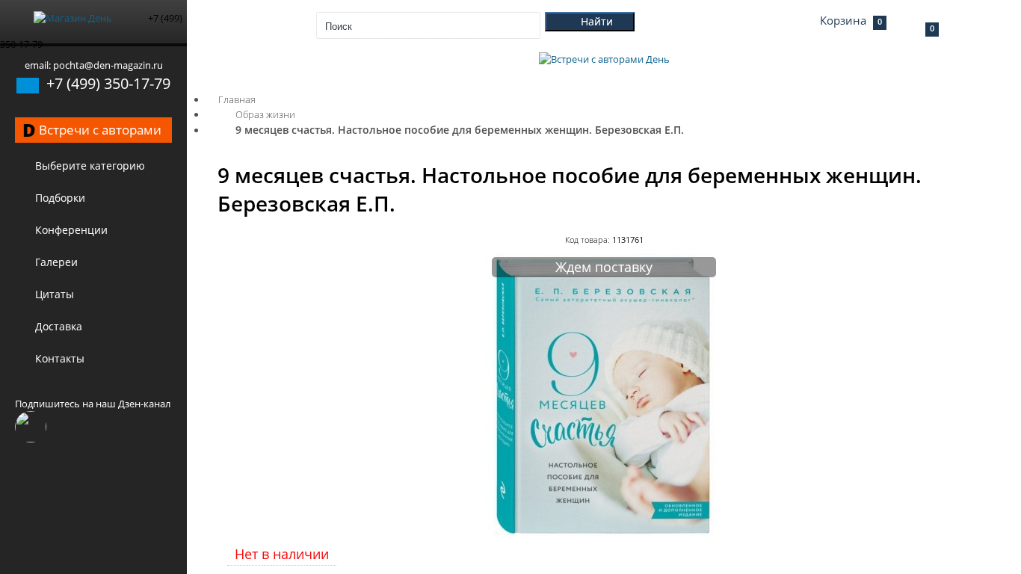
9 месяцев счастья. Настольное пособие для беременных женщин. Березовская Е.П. (459, 130)
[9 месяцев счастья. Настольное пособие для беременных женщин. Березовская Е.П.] (604, 533)
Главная (237, 99)
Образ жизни (265, 114)
